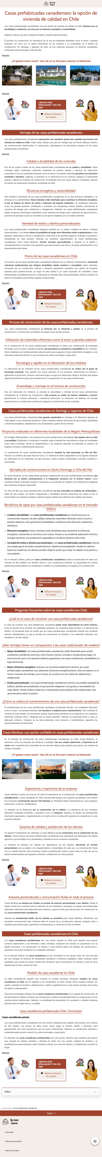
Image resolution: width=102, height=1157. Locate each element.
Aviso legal (9, 1132)
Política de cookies (12, 1151)
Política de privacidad (13, 1141)
